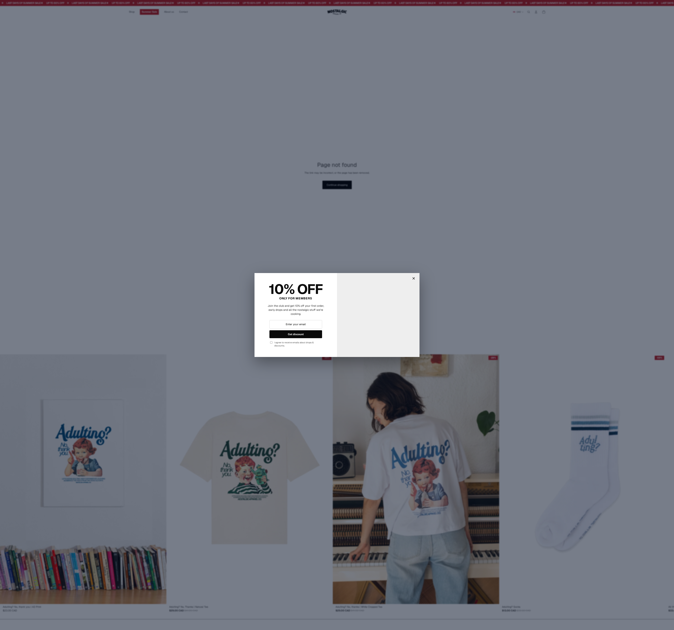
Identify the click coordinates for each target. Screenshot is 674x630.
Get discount (296, 334)
